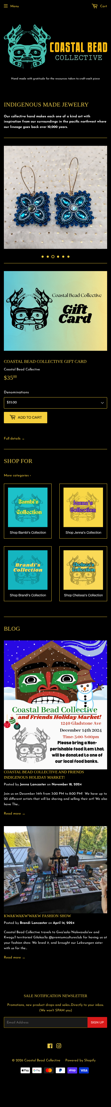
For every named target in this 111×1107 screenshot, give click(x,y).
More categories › (17, 473)
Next (104, 197)
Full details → (14, 436)
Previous (7, 197)
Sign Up (97, 1020)
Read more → (14, 811)
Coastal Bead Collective (42, 1058)
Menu (14, 6)
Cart (103, 6)
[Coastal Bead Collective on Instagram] (58, 1044)
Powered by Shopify (80, 1058)
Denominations (16, 390)
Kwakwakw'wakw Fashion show (37, 913)
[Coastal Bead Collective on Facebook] (50, 1044)
